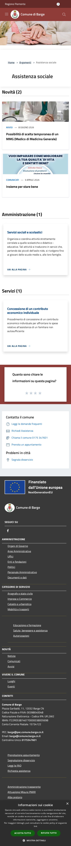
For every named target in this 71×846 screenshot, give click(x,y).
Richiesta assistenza (19, 771)
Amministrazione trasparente (24, 787)
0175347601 (29, 740)
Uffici (10, 556)
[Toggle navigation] (7, 14)
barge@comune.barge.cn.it (25, 736)
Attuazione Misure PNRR (22, 792)
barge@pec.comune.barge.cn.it (25, 732)
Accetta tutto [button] (22, 833)
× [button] (67, 804)
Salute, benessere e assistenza (30, 630)
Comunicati (12, 180)
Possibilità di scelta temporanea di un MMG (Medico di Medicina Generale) (32, 136)
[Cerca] (64, 14)
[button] (35, 840)
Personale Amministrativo (22, 572)
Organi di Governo (18, 546)
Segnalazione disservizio (21, 760)
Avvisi (9, 127)
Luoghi (11, 681)
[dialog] (35, 823)
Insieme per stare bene (22, 186)
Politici (11, 567)
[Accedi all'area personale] (58, 4)
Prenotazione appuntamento (24, 755)
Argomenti (25, 62)
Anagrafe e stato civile (20, 594)
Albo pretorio (15, 797)
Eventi (11, 686)
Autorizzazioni (21, 636)
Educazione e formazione (27, 625)
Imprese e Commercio (20, 599)
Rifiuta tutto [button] (49, 833)
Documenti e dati (17, 577)
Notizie (12, 656)
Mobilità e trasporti (18, 609)
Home (11, 62)
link (35, 826)
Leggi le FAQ (14, 766)
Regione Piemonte (15, 4)
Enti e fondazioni (17, 562)
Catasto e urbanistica (19, 604)
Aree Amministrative (19, 551)
